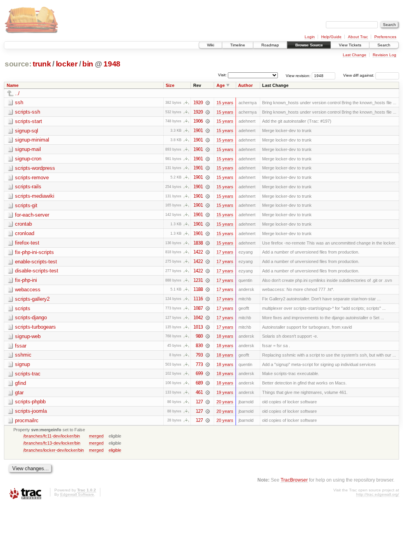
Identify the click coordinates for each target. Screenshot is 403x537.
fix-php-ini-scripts (34, 252)
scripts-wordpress (35, 168)
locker (67, 64)
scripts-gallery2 (32, 299)
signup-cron (28, 159)
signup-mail (28, 149)
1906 (198, 121)
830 (199, 345)
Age (220, 85)
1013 (198, 327)
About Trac (358, 37)
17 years (224, 252)
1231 (198, 280)
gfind (20, 383)
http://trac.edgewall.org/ (377, 494)
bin (87, 64)
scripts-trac (28, 374)
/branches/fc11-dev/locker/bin (51, 436)
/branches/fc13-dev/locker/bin (51, 443)
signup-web (28, 336)
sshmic (23, 355)
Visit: (222, 75)
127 (199, 402)
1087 (198, 308)
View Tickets (350, 45)
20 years (224, 401)
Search (383, 45)
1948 (112, 64)
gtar (19, 392)
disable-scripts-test (36, 271)
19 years (224, 392)
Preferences (385, 37)
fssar (20, 346)
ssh (19, 102)
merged (96, 436)
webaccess (28, 289)
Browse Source (309, 45)
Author (245, 85)
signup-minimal (32, 140)
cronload (24, 233)
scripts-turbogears (35, 327)
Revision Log (384, 55)
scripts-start (28, 121)
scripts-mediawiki (34, 196)
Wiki (210, 45)
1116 (198, 299)
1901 (198, 130)
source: (18, 64)
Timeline (237, 45)
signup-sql (26, 131)
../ (17, 93)
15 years (224, 102)
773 (199, 364)
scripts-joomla (31, 411)
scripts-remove (32, 177)
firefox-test (27, 243)
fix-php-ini (26, 280)
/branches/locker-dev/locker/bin (53, 450)
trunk (42, 64)
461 (199, 392)
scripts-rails (28, 186)
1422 (198, 252)
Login (310, 37)
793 (199, 355)
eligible (115, 450)
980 (199, 336)
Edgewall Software (77, 494)
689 (199, 383)
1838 (198, 243)
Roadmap (270, 45)
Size (170, 85)
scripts (22, 308)
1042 (198, 317)
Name (12, 85)
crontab (23, 224)
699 (199, 373)
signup (22, 364)
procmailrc (27, 420)
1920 (198, 102)
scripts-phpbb (30, 402)
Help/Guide (331, 37)
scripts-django (31, 317)
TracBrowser (294, 479)
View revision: (298, 75)
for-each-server (32, 215)
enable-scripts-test (36, 262)
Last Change (354, 55)
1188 (198, 289)
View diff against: (359, 75)
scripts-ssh (27, 112)
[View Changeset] (207, 102)
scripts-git (26, 205)
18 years (224, 336)
